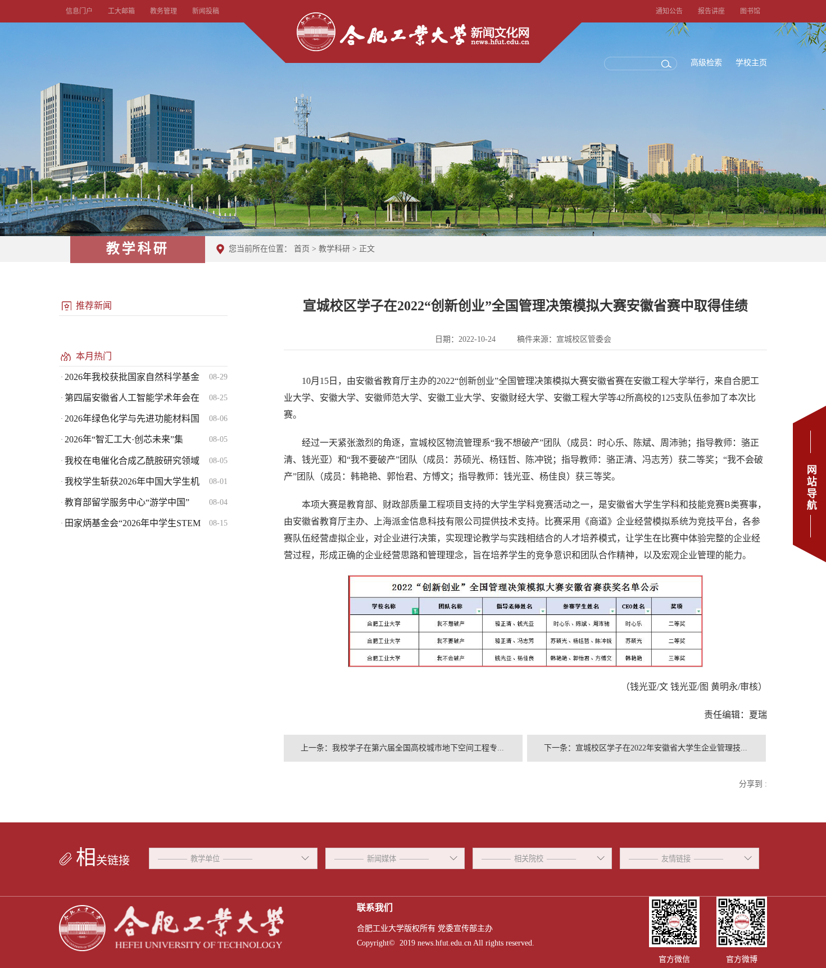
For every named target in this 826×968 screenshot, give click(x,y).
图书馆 (750, 11)
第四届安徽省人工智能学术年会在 (132, 397)
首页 (302, 249)
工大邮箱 (121, 11)
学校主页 (751, 62)
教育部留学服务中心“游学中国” (127, 502)
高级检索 (706, 62)
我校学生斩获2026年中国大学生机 (132, 481)
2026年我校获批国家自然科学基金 (132, 377)
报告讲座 (711, 11)
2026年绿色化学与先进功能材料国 (132, 418)
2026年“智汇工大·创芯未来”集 (124, 439)
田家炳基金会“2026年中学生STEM (133, 523)
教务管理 (163, 11)
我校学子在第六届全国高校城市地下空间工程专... (418, 748)
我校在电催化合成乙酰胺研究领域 (132, 460)
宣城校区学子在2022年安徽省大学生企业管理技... (661, 748)
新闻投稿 (205, 11)
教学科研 (334, 249)
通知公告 (669, 11)
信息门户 (79, 11)
